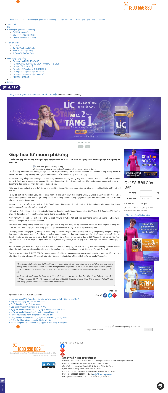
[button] (160, 386)
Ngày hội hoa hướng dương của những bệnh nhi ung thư (34, 312)
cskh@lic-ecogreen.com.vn (102, 374)
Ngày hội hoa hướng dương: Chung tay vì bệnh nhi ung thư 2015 (37, 309)
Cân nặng (132, 192)
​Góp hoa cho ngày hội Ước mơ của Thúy (27, 301)
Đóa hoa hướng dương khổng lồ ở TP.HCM (28, 306)
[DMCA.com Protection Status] (47, 365)
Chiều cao (131, 198)
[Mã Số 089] (141, 239)
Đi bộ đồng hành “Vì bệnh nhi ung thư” (26, 304)
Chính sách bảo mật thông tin (44, 358)
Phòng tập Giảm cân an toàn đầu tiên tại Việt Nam (31, 320)
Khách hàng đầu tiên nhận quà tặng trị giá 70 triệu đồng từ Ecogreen (39, 322)
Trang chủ (13, 94)
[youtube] (62, 354)
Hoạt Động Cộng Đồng (29, 94)
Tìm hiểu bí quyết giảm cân (137, 215)
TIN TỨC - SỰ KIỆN (49, 94)
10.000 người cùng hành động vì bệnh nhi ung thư (31, 314)
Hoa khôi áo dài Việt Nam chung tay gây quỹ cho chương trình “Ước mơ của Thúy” (44, 299)
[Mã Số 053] (141, 279)
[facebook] (62, 346)
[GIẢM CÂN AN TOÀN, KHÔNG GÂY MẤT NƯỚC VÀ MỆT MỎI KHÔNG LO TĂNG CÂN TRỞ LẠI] (141, 163)
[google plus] (62, 350)
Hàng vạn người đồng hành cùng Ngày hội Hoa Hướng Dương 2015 (38, 317)
